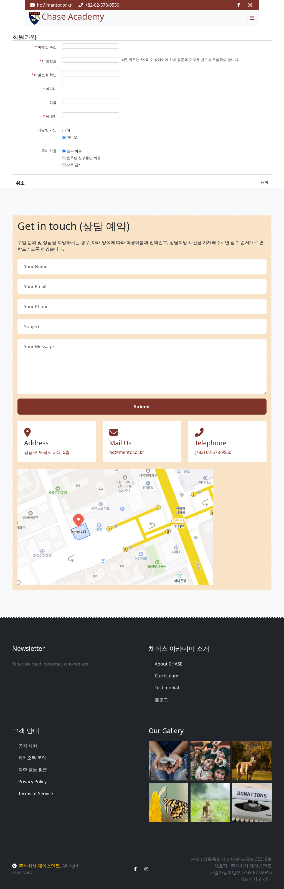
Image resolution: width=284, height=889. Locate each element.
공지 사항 (27, 746)
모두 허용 (74, 150)
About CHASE (168, 664)
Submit (142, 407)
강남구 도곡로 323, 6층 (47, 452)
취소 (20, 183)
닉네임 (50, 116)
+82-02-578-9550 (102, 5)
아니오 (71, 137)
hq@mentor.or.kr (54, 5)
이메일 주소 (46, 47)
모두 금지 (74, 164)
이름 (53, 102)
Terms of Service (35, 793)
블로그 (161, 700)
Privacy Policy (32, 781)
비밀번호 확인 (44, 74)
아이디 (50, 88)
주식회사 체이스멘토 (39, 866)
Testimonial (167, 688)
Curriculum (166, 676)
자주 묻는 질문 (32, 770)
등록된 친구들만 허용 (83, 157)
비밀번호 (48, 60)
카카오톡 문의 (32, 758)
